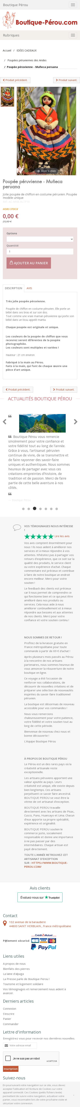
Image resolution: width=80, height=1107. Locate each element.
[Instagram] (26, 1051)
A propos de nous (14, 928)
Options (12, 233)
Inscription (11, 1033)
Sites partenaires (45, 1066)
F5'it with (70, 1069)
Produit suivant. (67, 80)
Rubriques (11, 35)
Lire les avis (62, 501)
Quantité (12, 245)
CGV (6, 1066)
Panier (7, 983)
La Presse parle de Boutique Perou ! (26, 944)
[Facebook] (7, 1051)
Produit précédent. (16, 80)
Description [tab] (13, 288)
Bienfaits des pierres (16, 933)
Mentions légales (22, 1066)
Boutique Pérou (15, 5)
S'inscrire (8, 978)
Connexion (9, 973)
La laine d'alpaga (13, 938)
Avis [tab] (29, 288)
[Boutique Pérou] (40, 19)
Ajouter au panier (30, 263)
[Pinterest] (17, 1051)
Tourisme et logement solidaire (23, 949)
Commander (11, 989)
